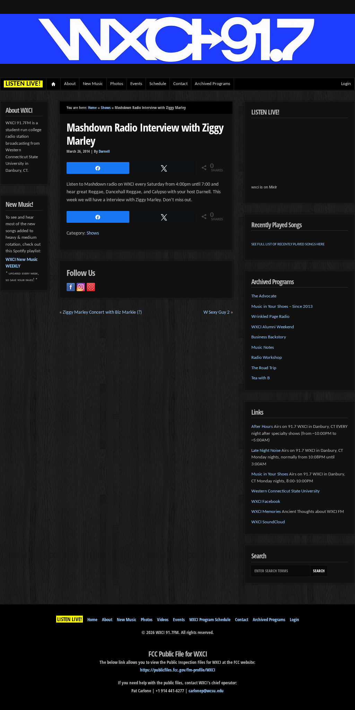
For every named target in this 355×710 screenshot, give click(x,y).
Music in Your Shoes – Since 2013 (282, 306)
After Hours (262, 426)
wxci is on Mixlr (264, 187)
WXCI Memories (266, 511)
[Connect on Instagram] (81, 287)
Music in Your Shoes (269, 474)
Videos (162, 619)
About (70, 84)
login (346, 84)
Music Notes (262, 347)
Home (53, 84)
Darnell (104, 151)
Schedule (157, 84)
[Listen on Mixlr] (91, 287)
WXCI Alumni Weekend (272, 327)
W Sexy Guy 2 (217, 312)
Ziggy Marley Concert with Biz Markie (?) (102, 312)
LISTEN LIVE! (69, 619)
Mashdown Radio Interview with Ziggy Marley (145, 134)
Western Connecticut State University (285, 491)
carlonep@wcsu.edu (206, 690)
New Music (93, 84)
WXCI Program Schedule (210, 619)
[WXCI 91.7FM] (177, 62)
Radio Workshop (266, 357)
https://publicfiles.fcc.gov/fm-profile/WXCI (177, 670)
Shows (106, 107)
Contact (180, 84)
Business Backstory (268, 337)
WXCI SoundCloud (268, 522)
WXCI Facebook (265, 501)
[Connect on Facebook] (71, 287)
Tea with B (260, 378)
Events (136, 84)
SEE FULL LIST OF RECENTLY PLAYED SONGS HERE (287, 244)
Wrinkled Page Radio (270, 316)
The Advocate (263, 296)
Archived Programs (212, 84)
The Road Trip (263, 368)
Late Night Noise (265, 450)
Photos (116, 84)
